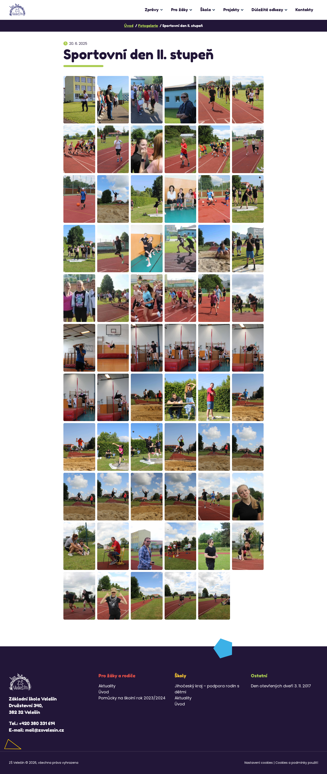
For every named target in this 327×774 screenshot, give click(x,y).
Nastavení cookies (258, 762)
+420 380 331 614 (37, 723)
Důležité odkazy (267, 9)
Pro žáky (179, 9)
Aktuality (107, 686)
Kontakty (304, 9)
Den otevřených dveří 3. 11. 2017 (281, 686)
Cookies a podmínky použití (296, 762)
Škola (205, 9)
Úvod (104, 692)
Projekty (231, 9)
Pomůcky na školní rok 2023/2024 (132, 698)
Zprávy (152, 9)
